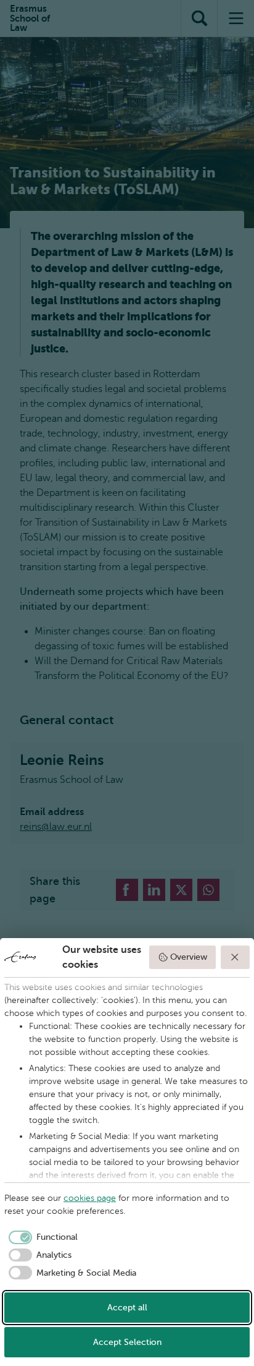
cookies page (89, 1198)
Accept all (127, 1307)
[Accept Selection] (235, 957)
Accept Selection (127, 1342)
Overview (188, 957)
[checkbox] (41, 1237)
